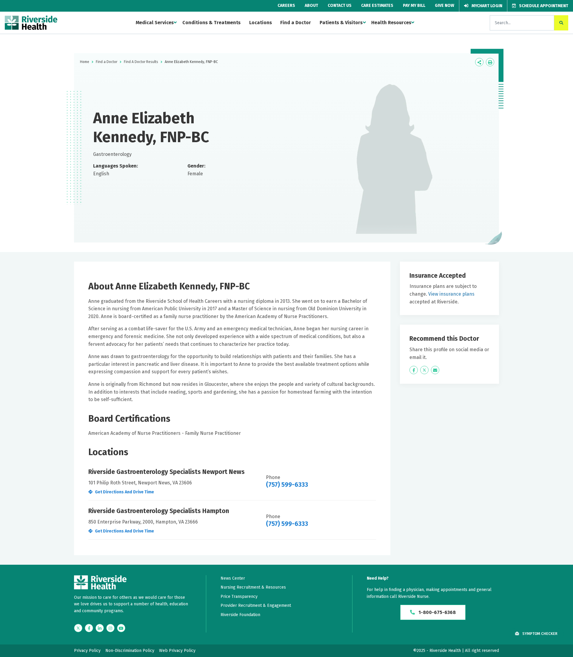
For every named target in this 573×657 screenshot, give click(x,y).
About (311, 5)
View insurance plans (451, 294)
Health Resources (391, 22)
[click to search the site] (561, 22)
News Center (233, 578)
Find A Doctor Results (141, 62)
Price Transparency (239, 596)
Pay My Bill (414, 5)
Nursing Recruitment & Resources (253, 587)
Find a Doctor (295, 22)
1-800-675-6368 (436, 612)
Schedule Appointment (543, 5)
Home (84, 62)
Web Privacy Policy (177, 650)
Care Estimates (377, 5)
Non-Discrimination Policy (129, 650)
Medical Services (155, 22)
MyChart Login (486, 5)
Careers (286, 5)
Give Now (444, 5)
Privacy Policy (87, 650)
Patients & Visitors (341, 22)
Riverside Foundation (240, 614)
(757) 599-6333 (287, 485)
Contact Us (340, 5)
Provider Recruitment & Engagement (256, 605)
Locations (260, 22)
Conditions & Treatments (211, 22)
